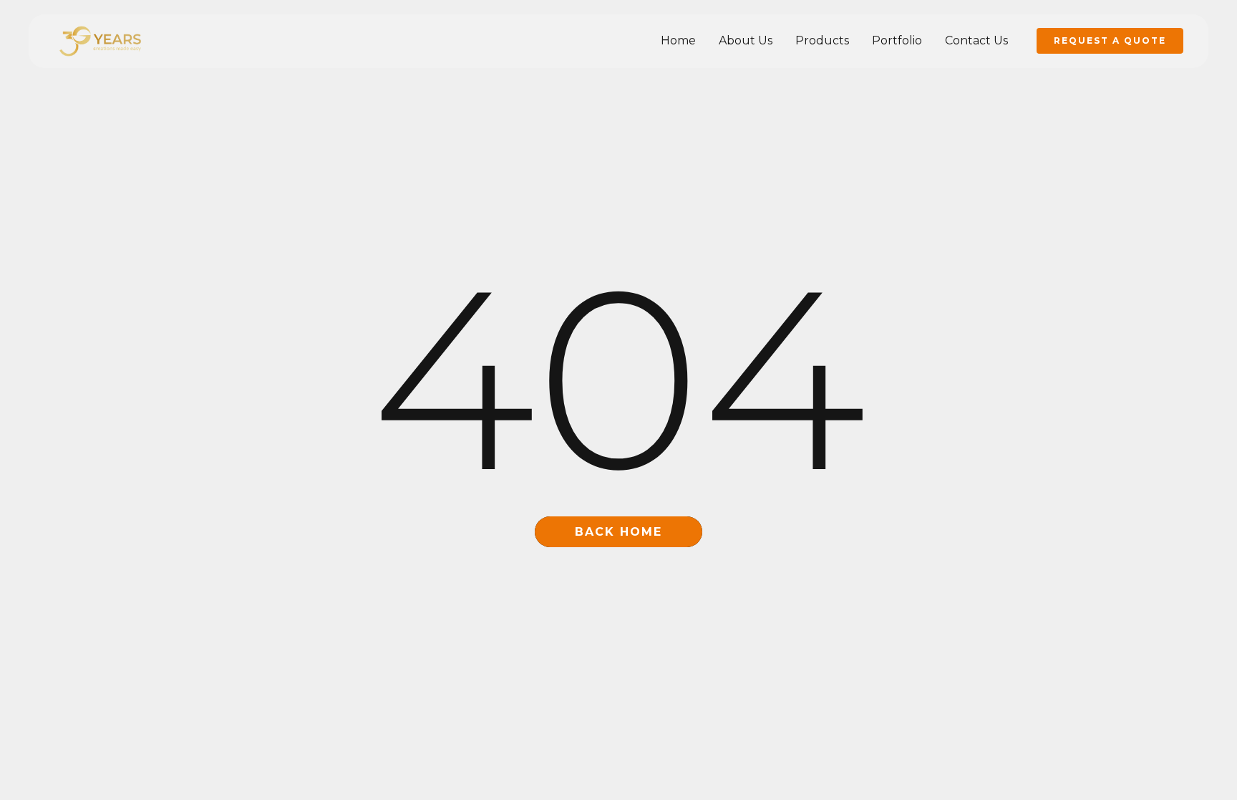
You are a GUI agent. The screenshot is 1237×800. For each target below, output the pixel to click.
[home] (100, 41)
